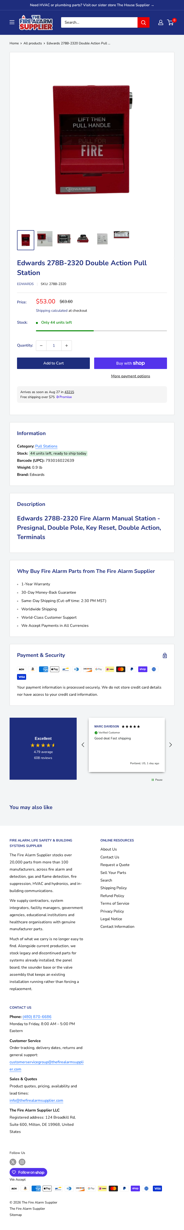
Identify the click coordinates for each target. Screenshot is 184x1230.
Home (14, 43)
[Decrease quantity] (41, 346)
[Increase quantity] (67, 346)
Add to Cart (53, 363)
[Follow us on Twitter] (13, 1162)
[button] (83, 745)
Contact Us (109, 857)
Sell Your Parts (113, 872)
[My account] (160, 22)
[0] (170, 22)
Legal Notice (111, 919)
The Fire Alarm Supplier (27, 1208)
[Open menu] (12, 22)
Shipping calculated (52, 310)
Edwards (25, 284)
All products (32, 43)
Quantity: (25, 345)
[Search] (144, 22)
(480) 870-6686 (37, 1016)
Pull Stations (46, 446)
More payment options (130, 376)
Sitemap (16, 1215)
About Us (108, 849)
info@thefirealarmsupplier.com (36, 1100)
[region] (127, 745)
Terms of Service (114, 903)
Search (106, 880)
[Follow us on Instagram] (22, 1162)
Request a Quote (115, 864)
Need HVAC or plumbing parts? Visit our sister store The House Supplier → (92, 5)
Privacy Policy (112, 911)
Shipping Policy (113, 888)
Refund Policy (112, 895)
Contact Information (117, 926)
